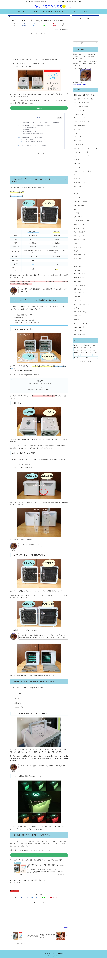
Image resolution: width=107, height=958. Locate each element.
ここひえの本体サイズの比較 (29, 127)
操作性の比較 (26, 129)
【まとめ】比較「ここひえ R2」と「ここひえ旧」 (34, 145)
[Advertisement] (39, 47)
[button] (63, 24)
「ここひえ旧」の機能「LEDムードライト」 (33, 141)
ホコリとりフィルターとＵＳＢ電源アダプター (33, 133)
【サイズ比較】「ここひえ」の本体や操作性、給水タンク (36, 125)
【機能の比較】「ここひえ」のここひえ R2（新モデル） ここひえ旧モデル (40, 122)
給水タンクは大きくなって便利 (30, 131)
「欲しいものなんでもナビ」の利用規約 (53, 953)
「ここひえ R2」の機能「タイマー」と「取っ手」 (34, 139)
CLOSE (59, 117)
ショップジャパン (15, 890)
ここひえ (39, 108)
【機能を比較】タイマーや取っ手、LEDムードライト (35, 137)
